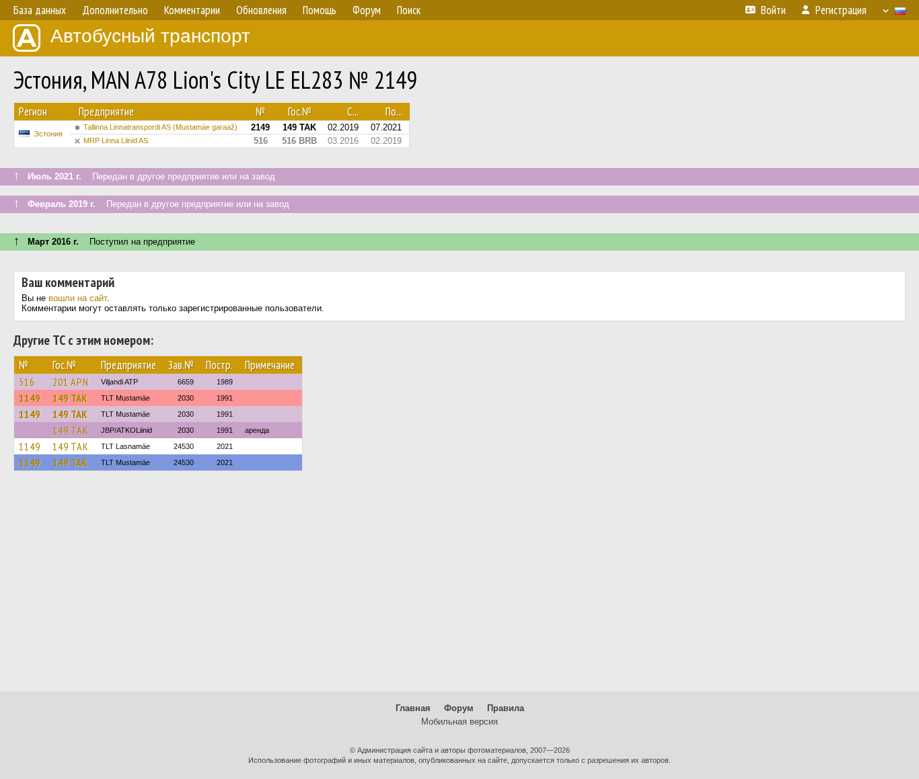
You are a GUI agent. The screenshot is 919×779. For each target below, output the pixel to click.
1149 (29, 398)
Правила (505, 708)
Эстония (48, 134)
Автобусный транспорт (150, 36)
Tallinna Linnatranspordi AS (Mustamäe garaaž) (160, 127)
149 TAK (69, 398)
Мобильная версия (459, 721)
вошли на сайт (77, 298)
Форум (459, 708)
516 (27, 381)
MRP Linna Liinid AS (115, 140)
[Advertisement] (459, 587)
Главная (413, 708)
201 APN (70, 381)
